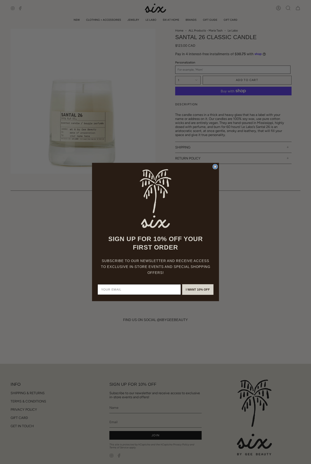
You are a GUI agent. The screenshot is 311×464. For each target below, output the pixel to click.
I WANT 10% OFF (198, 289)
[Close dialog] (215, 167)
